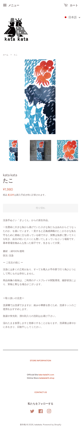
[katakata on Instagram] (49, 412)
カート (73, 5)
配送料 (11, 195)
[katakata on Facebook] (40, 412)
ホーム (5, 55)
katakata (38, 424)
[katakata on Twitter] (32, 412)
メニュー (13, 5)
